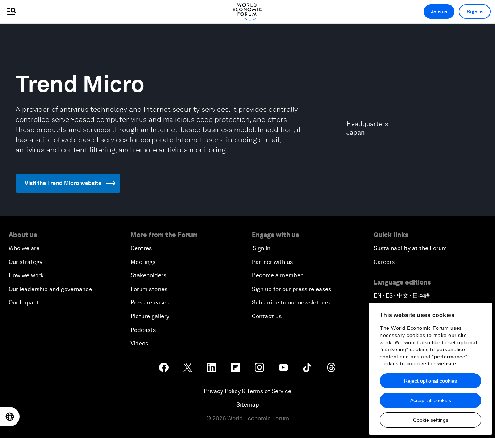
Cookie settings (430, 420)
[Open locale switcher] (9, 416)
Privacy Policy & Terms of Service (247, 391)
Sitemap (247, 404)
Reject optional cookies (430, 381)
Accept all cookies (430, 400)
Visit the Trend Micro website (63, 183)
